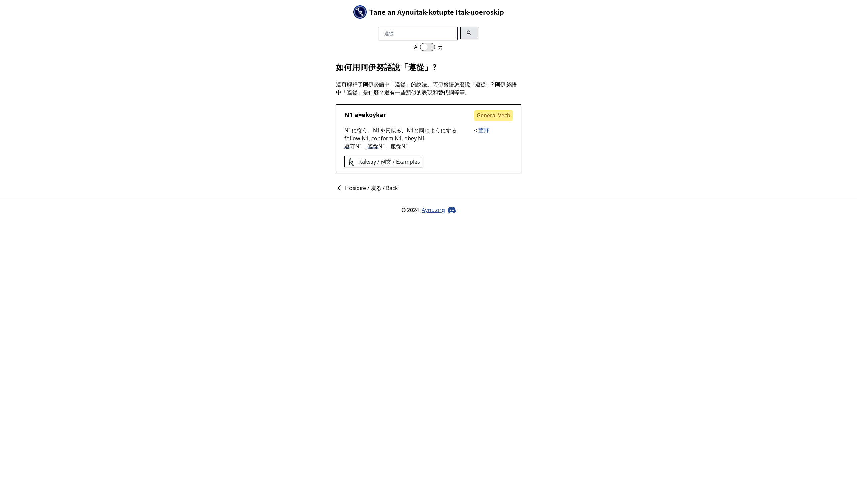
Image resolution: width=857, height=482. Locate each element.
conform (382, 138)
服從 (396, 146)
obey (410, 138)
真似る (393, 130)
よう (435, 130)
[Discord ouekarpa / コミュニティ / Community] (452, 210)
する (451, 130)
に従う (360, 130)
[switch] (427, 47)
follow (352, 138)
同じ (424, 130)
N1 (348, 115)
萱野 (483, 130)
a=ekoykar (370, 115)
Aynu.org (433, 210)
